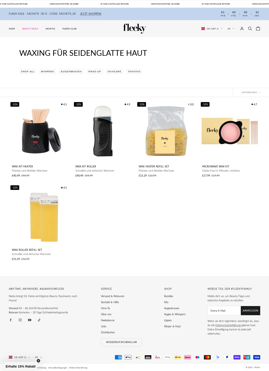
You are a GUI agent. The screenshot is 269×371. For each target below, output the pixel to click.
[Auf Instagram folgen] (20, 320)
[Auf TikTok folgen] (39, 320)
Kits (166, 302)
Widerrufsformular (121, 342)
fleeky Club (69, 28)
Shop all (27, 71)
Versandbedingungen (57, 367)
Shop (12, 28)
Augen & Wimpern (175, 314)
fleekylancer (108, 320)
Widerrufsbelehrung (78, 367)
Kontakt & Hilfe (110, 302)
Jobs (103, 326)
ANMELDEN (250, 310)
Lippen (168, 320)
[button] (20, 366)
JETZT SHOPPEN (90, 13)
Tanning (134, 71)
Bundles (168, 296)
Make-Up (94, 71)
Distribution (108, 332)
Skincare (114, 71)
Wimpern (47, 71)
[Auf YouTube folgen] (29, 320)
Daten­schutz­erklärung (228, 325)
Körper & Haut (172, 326)
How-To (50, 28)
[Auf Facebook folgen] (10, 320)
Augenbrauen (71, 71)
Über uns (106, 314)
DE (229, 28)
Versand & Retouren (112, 296)
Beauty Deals (30, 28)
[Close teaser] (38, 361)
